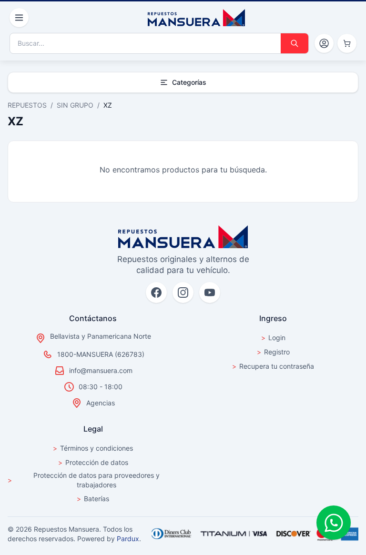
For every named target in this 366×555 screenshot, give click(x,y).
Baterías (93, 498)
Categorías (189, 82)
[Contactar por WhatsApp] (333, 522)
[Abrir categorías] (19, 17)
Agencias (100, 403)
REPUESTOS (27, 105)
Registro (273, 352)
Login (273, 337)
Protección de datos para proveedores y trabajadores (84, 480)
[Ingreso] (324, 43)
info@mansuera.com (100, 370)
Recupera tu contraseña (273, 366)
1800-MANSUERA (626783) (100, 354)
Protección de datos (93, 462)
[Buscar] (294, 43)
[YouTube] (209, 292)
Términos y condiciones (93, 448)
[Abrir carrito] (346, 43)
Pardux (128, 539)
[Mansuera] (196, 17)
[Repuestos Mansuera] (183, 236)
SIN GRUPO (75, 105)
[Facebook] (156, 292)
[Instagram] (183, 292)
